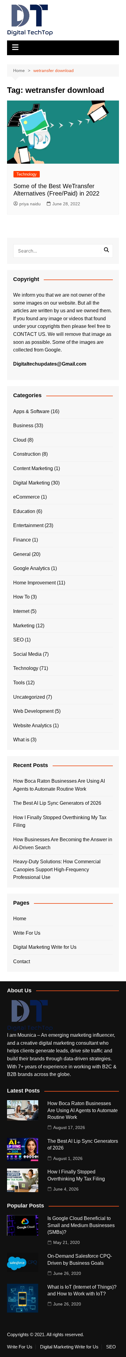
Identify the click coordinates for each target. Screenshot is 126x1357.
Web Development (33, 711)
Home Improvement (34, 582)
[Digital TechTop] (30, 1015)
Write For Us (26, 933)
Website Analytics (32, 725)
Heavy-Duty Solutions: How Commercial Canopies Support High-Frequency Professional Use (57, 869)
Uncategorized (29, 697)
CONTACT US (29, 334)
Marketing (24, 625)
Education (24, 511)
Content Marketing (33, 468)
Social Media (27, 654)
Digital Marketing (31, 482)
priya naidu (30, 203)
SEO (18, 639)
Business (23, 425)
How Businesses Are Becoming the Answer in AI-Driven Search (62, 843)
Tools (19, 682)
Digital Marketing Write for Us (44, 947)
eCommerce (26, 497)
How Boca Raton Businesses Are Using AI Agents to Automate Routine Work (59, 785)
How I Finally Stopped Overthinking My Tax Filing (59, 821)
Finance (22, 539)
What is (21, 739)
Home (19, 918)
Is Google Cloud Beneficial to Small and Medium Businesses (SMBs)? (81, 1225)
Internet (21, 611)
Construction (27, 454)
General (22, 554)
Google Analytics (31, 568)
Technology (27, 174)
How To (21, 596)
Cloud (19, 440)
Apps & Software (31, 411)
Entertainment (28, 525)
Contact (21, 961)
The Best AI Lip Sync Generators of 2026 (57, 803)
